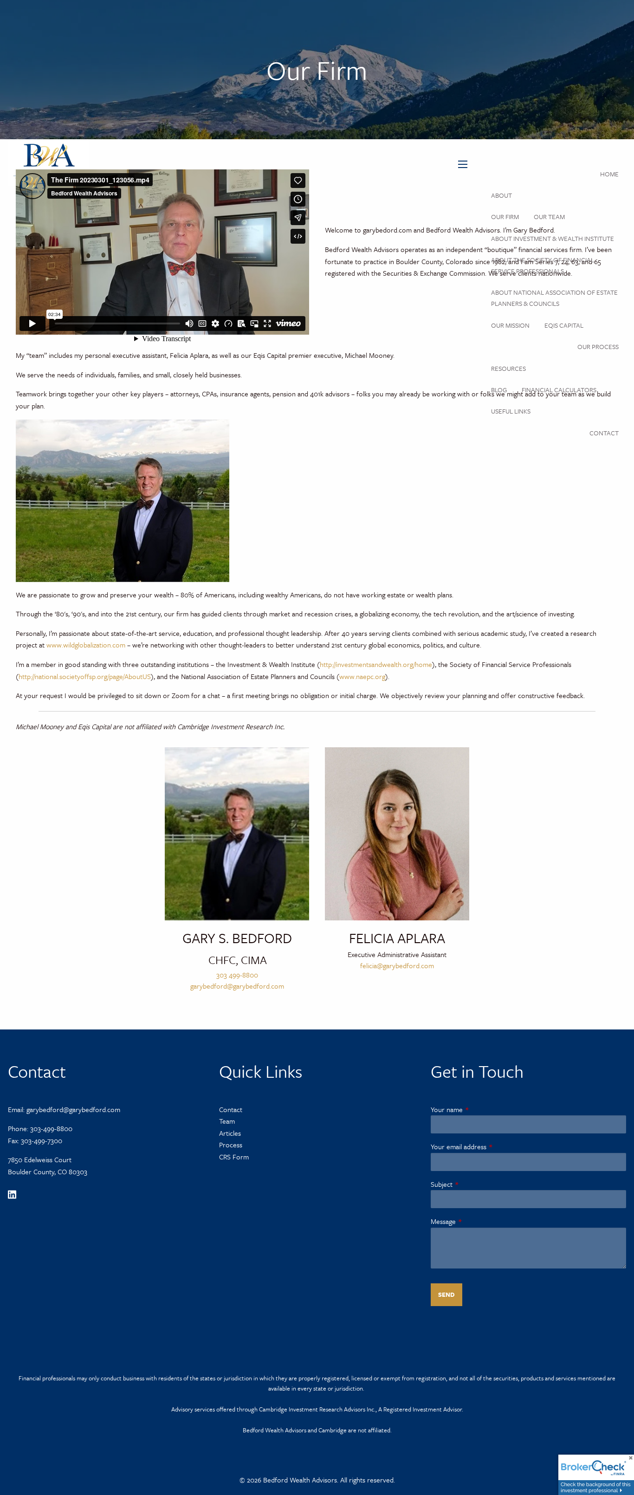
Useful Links (510, 411)
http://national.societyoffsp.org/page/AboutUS (85, 676)
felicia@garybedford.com (397, 965)
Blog (499, 390)
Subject (473, 1184)
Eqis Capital (563, 325)
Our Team (549, 216)
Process (230, 1144)
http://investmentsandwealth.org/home (376, 664)
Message (475, 1221)
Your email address (490, 1146)
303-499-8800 (51, 1128)
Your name (478, 1109)
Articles (230, 1133)
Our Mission (510, 325)
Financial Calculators (559, 390)
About (501, 195)
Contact (604, 433)
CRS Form (234, 1157)
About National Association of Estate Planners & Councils (554, 297)
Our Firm (505, 216)
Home (609, 174)
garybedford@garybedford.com (237, 986)
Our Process (598, 346)
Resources (508, 368)
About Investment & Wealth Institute (552, 238)
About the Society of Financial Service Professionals (542, 265)
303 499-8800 (237, 975)
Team (227, 1121)
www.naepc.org (362, 676)
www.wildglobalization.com (85, 645)
